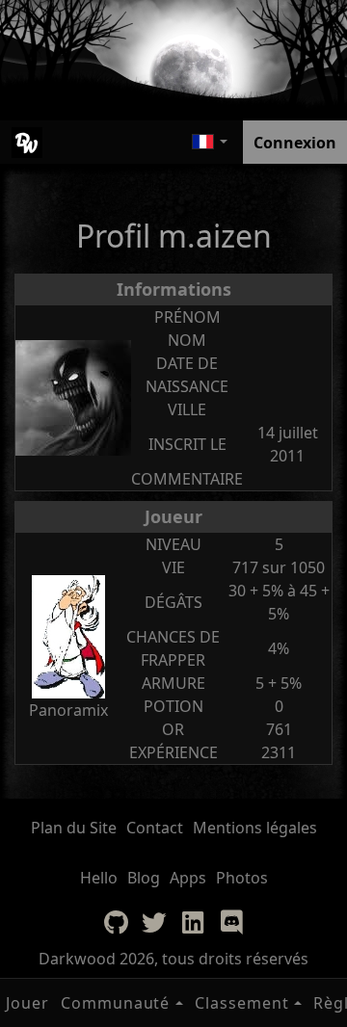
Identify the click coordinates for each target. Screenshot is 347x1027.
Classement (242, 1003)
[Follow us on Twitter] (154, 922)
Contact (154, 827)
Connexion (295, 142)
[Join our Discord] (231, 922)
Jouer (27, 1003)
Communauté (116, 1003)
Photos (242, 877)
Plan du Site (74, 827)
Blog (143, 877)
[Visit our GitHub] (115, 922)
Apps (188, 877)
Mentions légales (255, 827)
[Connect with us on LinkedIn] (192, 922)
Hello (99, 877)
